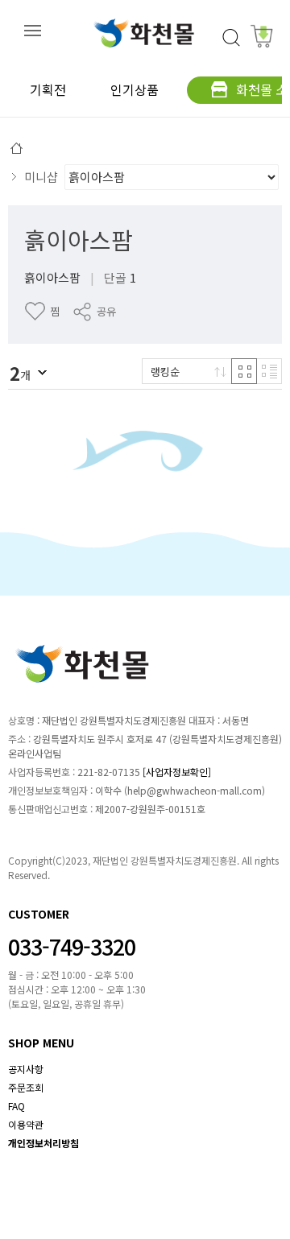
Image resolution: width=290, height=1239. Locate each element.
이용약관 (26, 1124)
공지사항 (26, 1069)
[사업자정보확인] (177, 772)
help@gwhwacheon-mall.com (194, 790)
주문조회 (26, 1087)
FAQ (16, 1106)
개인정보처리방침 (43, 1143)
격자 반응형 (244, 371)
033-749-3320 (71, 946)
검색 (231, 38)
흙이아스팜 (78, 239)
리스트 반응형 (269, 371)
